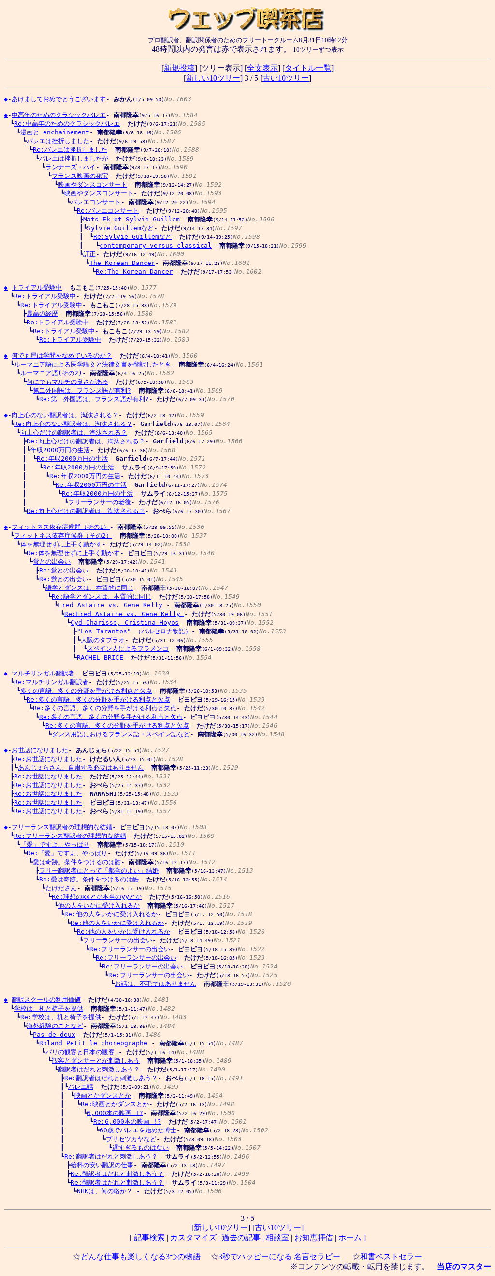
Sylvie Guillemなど (120, 228)
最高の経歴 (42, 313)
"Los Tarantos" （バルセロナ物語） (134, 631)
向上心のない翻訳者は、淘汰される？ (65, 415)
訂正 (89, 254)
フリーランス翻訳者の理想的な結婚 (62, 827)
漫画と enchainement (54, 132)
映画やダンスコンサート (92, 184)
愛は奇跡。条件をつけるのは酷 (77, 861)
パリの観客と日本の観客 (81, 1052)
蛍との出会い (52, 561)
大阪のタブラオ (103, 640)
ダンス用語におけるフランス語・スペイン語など (121, 734)
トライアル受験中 (37, 287)
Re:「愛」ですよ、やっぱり (67, 853)
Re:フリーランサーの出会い (129, 949)
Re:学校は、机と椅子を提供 (60, 1017)
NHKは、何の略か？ (106, 1191)
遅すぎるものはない (140, 1147)
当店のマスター (464, 1266)
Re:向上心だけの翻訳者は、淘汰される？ (86, 441)
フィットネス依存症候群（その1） (61, 526)
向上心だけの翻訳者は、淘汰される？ (73, 432)
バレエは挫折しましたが (73, 158)
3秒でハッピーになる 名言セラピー (280, 1256)
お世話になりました (40, 750)
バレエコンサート (96, 201)
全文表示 (262, 68)
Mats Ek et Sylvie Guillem (131, 219)
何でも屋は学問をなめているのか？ (62, 355)
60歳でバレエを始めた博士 (138, 1130)
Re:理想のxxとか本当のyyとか (97, 896)
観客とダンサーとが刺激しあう (96, 1060)
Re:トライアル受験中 (45, 296)
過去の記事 (241, 1237)
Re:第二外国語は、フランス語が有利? (94, 399)
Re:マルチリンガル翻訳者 (51, 682)
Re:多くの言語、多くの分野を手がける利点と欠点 (98, 699)
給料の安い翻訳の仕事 (102, 1165)
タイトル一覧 (308, 68)
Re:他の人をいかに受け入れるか (111, 914)
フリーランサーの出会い (117, 940)
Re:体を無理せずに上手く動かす (73, 553)
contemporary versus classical (156, 245)
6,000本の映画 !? (115, 1112)
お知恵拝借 (313, 1237)
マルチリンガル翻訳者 (43, 673)
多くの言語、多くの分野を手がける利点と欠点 (86, 690)
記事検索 (149, 1237)
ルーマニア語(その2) (51, 373)
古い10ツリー (285, 78)
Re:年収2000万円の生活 (72, 458)
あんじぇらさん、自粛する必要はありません (81, 767)
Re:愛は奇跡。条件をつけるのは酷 (89, 879)
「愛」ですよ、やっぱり (54, 844)
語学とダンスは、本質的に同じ (89, 587)
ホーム (350, 1237)
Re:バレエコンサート (108, 210)
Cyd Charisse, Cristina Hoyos (125, 622)
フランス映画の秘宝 (80, 175)
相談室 (277, 1237)
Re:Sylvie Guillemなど (132, 236)
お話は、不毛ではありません (155, 983)
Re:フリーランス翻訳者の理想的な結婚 (70, 835)
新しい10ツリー (213, 78)
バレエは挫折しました (58, 141)
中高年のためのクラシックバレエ (59, 114)
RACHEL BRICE (100, 657)
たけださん (61, 888)
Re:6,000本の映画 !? (127, 1121)
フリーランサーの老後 (99, 502)
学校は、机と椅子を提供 (48, 1008)
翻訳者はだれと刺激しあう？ (99, 1069)
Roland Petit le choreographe (95, 1043)
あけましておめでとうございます (59, 99)
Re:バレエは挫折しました (70, 149)
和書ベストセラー (391, 1256)
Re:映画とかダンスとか (115, 1104)
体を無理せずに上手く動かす (61, 544)
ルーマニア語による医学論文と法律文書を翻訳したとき (92, 364)
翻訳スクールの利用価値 (46, 999)
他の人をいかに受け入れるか (99, 905)
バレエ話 (80, 1086)
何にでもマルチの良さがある (67, 381)
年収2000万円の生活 (60, 450)
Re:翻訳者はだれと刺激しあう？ (111, 1078)
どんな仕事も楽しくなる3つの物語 (141, 1256)
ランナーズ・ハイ (70, 167)
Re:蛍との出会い (63, 570)
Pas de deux (54, 1034)
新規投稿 (179, 68)
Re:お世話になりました (48, 759)
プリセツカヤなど (131, 1139)
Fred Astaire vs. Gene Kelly (112, 605)
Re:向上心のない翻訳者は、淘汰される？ (73, 423)
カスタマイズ (193, 1237)
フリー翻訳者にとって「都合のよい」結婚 (99, 870)
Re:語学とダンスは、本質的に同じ (101, 596)
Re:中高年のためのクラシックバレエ (67, 123)
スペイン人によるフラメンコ (128, 648)
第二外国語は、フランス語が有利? (82, 390)
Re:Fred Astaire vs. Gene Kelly (124, 613)
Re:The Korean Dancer (134, 271)
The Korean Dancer (122, 262)
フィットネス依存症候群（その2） (63, 535)
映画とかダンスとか (102, 1095)
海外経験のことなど (55, 1025)
